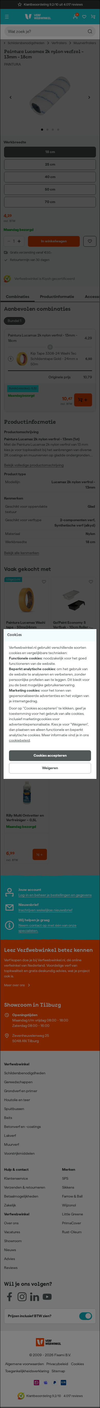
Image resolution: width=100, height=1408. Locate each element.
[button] (50, 755)
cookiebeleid (19, 740)
